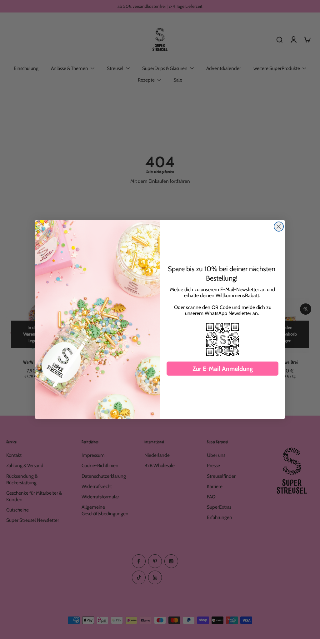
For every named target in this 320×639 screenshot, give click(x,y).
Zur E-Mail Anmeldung (222, 368)
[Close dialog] (278, 226)
